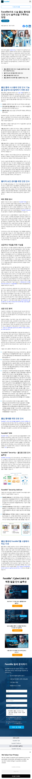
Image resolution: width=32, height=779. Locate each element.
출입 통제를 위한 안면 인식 (11, 75)
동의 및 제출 (16, 727)
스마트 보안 (5, 21)
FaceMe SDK (22, 202)
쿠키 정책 (12, 719)
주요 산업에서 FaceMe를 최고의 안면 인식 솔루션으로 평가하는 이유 (15, 567)
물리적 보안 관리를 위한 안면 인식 (13, 73)
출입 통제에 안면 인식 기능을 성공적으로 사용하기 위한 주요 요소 (16, 70)
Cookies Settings (16, 767)
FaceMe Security (26, 210)
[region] (16, 764)
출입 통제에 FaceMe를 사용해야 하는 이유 (16, 78)
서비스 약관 (11, 723)
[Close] (30, 752)
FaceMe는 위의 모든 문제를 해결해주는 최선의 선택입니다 (15, 421)
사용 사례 (20, 92)
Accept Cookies (16, 776)
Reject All (16, 771)
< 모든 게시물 (16, 7)
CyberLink (12, 50)
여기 (6, 447)
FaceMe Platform (16, 743)
